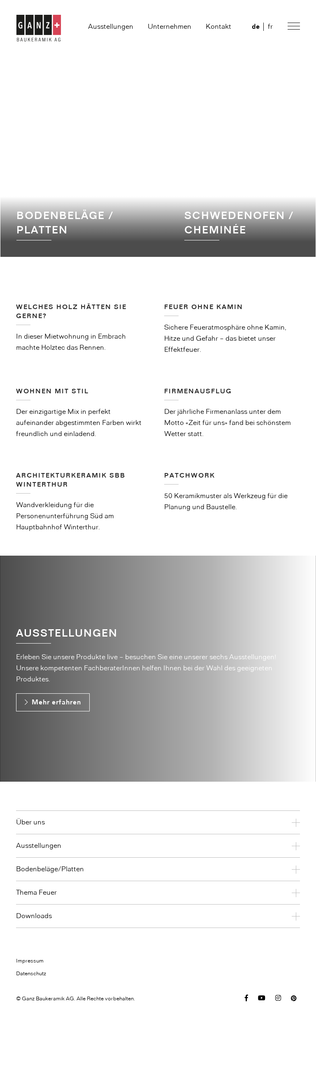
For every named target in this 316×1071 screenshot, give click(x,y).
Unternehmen (169, 26)
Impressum (30, 961)
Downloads (34, 916)
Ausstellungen (110, 26)
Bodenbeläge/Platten (50, 869)
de (256, 26)
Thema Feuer (36, 892)
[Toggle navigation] (292, 27)
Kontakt (218, 26)
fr (270, 26)
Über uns (30, 822)
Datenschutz (31, 973)
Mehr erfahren (56, 702)
